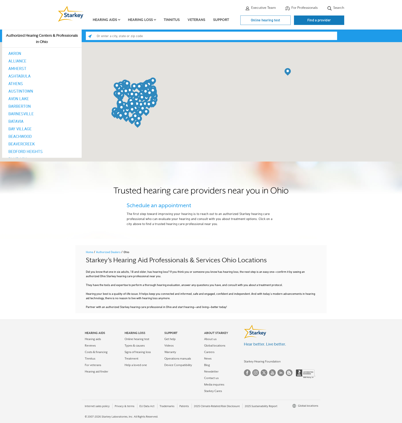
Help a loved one (136, 365)
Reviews (90, 345)
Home (90, 252)
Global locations (214, 345)
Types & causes (135, 345)
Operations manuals (177, 358)
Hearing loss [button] (140, 20)
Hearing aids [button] (105, 20)
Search (338, 8)
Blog (207, 365)
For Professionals (304, 8)
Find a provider (319, 20)
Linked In (280, 372)
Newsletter (211, 371)
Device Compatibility (178, 365)
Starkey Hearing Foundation (262, 361)
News (207, 358)
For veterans (93, 365)
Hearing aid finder (96, 371)
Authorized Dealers (108, 252)
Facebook (247, 372)
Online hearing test (265, 20)
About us (210, 339)
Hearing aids (93, 339)
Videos (169, 345)
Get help (170, 339)
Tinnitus (172, 20)
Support (221, 20)
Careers (209, 352)
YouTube (272, 372)
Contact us (211, 378)
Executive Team (263, 8)
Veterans (196, 20)
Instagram (255, 372)
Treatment (131, 358)
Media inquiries (214, 384)
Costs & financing (96, 352)
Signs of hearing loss (138, 352)
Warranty (170, 352)
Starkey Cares (213, 391)
